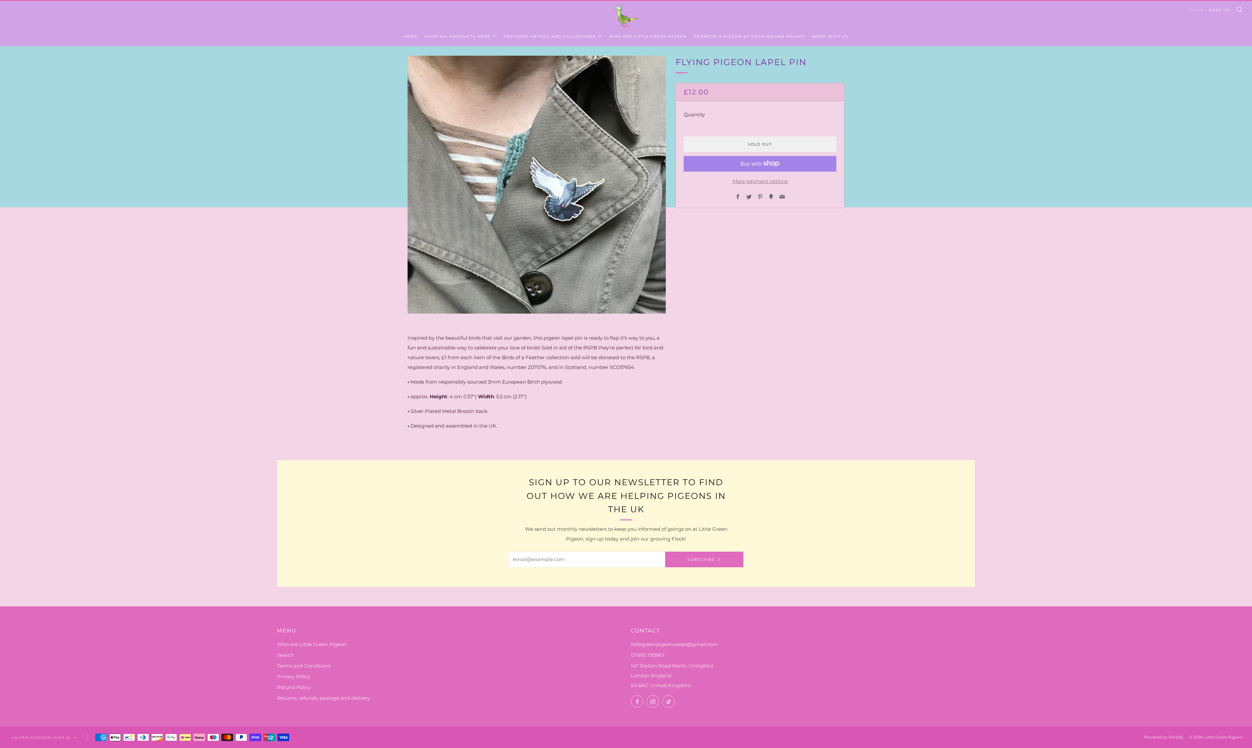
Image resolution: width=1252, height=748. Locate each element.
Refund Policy (294, 687)
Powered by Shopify (1163, 737)
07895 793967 (647, 655)
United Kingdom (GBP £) (41, 738)
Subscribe (701, 559)
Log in (1196, 10)
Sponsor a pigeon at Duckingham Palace (749, 36)
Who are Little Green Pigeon (648, 36)
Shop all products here (457, 36)
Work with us (830, 36)
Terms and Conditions (303, 666)
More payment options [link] (760, 181)
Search (285, 655)
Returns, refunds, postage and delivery (323, 698)
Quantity (694, 114)
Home (411, 36)
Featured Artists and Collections (550, 36)
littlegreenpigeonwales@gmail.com (674, 644)
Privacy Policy (293, 676)
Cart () (1219, 10)
